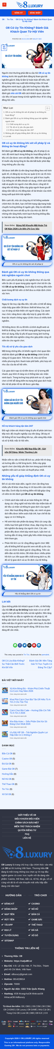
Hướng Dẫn (7, 774)
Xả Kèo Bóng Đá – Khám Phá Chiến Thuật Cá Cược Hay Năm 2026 (30, 689)
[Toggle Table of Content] (46, 108)
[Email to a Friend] (29, 645)
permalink (45, 655)
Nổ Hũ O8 (6, 779)
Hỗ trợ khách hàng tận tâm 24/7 (22, 130)
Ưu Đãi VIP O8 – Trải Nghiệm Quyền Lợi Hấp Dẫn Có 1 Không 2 (29, 733)
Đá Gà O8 (6, 764)
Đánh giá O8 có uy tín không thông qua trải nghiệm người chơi (26, 119)
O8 (3, 19)
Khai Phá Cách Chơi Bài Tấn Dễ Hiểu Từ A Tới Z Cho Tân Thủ (30, 700)
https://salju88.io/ (23, 961)
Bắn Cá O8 (7, 753)
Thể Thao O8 (8, 784)
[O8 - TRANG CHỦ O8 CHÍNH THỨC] (29, 4)
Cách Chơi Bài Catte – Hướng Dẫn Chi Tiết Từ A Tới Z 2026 (30, 711)
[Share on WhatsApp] (15, 645)
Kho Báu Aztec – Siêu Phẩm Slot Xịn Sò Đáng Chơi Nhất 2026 (28, 722)
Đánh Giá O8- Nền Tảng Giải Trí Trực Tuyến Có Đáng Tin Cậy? (40, 664)
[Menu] (4, 5)
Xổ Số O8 (6, 794)
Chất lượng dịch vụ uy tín (19, 124)
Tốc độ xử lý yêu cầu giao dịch (21, 127)
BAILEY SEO (37, 39)
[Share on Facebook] (20, 645)
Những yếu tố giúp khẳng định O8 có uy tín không (26, 133)
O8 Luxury (6, 864)
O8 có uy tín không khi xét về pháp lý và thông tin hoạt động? (25, 113)
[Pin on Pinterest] (34, 645)
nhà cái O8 (16, 93)
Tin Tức (10, 19)
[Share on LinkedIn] (39, 645)
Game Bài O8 (8, 769)
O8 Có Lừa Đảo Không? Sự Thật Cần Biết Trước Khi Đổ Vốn (13, 664)
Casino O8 (7, 759)
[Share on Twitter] (24, 645)
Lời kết (8, 136)
